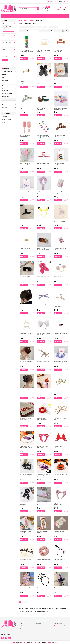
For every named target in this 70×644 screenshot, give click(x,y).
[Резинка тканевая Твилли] (44, 268)
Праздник (4, 56)
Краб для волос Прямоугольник (58, 51)
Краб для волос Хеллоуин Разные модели (60, 475)
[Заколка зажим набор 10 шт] (27, 579)
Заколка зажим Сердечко (60, 333)
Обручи (45, 27)
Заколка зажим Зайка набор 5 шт (42, 532)
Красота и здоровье (7, 99)
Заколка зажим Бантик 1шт (27, 333)
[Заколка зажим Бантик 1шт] (27, 325)
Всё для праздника (7, 93)
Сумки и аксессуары (7, 104)
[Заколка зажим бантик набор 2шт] (61, 240)
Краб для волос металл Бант (60, 390)
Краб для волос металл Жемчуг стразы (60, 305)
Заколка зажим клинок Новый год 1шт (25, 419)
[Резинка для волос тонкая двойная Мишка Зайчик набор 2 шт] (61, 353)
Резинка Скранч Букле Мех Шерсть (44, 560)
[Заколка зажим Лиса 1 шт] (27, 183)
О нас (62, 16)
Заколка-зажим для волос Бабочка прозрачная (60, 221)
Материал (5, 38)
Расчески (39, 27)
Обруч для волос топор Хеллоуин (60, 560)
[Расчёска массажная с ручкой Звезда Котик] (44, 183)
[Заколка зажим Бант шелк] (44, 70)
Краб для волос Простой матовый (60, 136)
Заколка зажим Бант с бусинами (59, 532)
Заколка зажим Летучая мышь (60, 447)
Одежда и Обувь (6, 102)
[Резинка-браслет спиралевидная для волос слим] (44, 240)
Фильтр (6, 20)
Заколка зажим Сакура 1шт (43, 503)
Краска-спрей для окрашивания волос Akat (26, 51)
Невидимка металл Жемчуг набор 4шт (44, 51)
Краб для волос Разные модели (26, 475)
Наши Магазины (45, 16)
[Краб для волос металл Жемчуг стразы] (61, 296)
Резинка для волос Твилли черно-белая (26, 503)
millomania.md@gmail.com (61, 625)
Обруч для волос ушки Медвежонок (42, 447)
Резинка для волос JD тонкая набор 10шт (42, 419)
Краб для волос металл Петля (43, 164)
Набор (4, 45)
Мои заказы (38, 623)
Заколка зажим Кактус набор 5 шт (25, 532)
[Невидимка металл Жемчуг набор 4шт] (44, 42)
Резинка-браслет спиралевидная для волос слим (43, 250)
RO (64, 1)
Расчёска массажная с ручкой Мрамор (25, 136)
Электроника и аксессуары (6, 89)
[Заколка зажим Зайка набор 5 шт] (44, 523)
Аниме (4, 74)
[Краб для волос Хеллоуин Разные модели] (61, 466)
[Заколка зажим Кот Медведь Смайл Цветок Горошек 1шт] (27, 70)
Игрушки (4, 107)
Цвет (3, 35)
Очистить (12, 62)
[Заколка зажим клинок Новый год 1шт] (27, 409)
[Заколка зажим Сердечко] (61, 325)
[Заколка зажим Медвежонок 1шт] (61, 70)
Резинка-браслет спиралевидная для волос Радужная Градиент (60, 108)
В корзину (24, 58)
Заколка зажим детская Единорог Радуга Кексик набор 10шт (43, 136)
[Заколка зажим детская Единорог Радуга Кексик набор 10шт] (44, 127)
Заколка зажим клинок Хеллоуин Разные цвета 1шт (26, 448)
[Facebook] (2, 637)
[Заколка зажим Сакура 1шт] (44, 494)
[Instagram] (9, 637)
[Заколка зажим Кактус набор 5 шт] (27, 523)
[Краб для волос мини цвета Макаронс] (61, 155)
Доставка (24, 16)
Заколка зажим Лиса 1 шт (26, 191)
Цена (3, 23)
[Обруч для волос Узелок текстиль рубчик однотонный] (44, 98)
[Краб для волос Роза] (27, 268)
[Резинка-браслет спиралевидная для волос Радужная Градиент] (61, 98)
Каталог (8, 16)
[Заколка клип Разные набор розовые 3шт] (61, 183)
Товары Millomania (7, 71)
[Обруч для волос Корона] (27, 551)
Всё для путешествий (7, 86)
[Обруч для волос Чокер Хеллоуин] (44, 579)
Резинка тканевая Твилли (43, 276)
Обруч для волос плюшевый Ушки (58, 503)
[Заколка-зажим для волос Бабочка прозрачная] (61, 212)
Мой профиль (39, 625)
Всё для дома (5, 96)
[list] (65, 31)
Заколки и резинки (53, 27)
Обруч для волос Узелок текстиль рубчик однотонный (43, 108)
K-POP (3, 77)
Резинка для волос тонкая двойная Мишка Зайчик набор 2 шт (60, 363)
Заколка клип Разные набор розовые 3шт (59, 192)
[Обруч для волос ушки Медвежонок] (44, 438)
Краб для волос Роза (25, 276)
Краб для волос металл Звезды (26, 362)
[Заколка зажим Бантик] (44, 296)
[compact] (67, 31)
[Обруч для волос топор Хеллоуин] (61, 551)
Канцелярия (5, 83)
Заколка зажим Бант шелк (43, 78)
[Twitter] (6, 637)
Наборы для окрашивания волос (26, 27)
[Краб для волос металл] (27, 296)
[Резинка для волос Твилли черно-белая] (27, 494)
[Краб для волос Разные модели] (27, 466)
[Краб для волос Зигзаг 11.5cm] (27, 98)
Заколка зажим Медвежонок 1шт (58, 79)
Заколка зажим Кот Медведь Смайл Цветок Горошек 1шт (26, 80)
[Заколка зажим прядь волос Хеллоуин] (44, 381)
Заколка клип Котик (25, 248)
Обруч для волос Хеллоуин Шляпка (61, 588)
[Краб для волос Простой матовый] (61, 127)
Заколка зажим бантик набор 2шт (60, 249)
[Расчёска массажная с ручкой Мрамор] (27, 127)
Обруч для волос (58, 276)
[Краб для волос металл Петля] (44, 155)
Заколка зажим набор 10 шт (26, 588)
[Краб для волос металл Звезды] (27, 353)
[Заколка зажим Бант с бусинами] (61, 523)
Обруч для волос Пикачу (43, 220)
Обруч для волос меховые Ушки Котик (43, 334)
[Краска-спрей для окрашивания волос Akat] (27, 42)
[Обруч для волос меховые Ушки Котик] (44, 325)
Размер (4, 49)
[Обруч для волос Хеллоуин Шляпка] (61, 579)
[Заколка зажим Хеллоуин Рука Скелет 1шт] (44, 466)
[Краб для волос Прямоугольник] (61, 42)
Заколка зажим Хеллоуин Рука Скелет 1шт (43, 475)
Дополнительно (6, 42)
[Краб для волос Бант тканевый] (27, 381)
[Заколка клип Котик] (27, 240)
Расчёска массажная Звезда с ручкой (25, 164)
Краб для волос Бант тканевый (25, 390)
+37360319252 (46, 7)
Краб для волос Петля (25, 220)
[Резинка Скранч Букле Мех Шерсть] (44, 551)
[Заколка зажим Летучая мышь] (61, 438)
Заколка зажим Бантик (43, 305)
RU (67, 1)
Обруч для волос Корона (26, 559)
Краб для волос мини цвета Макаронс (59, 164)
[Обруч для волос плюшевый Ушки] (61, 494)
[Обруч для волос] (61, 268)
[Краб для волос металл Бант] (61, 381)
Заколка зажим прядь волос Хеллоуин (42, 390)
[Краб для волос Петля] (27, 212)
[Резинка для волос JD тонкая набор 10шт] (44, 409)
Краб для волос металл (26, 305)
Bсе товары (5, 80)
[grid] (63, 31)
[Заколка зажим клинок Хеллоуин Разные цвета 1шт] (27, 438)
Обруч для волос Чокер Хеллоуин (43, 588)
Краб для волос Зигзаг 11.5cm (25, 107)
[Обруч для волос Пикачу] (44, 212)
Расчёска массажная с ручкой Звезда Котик (43, 192)
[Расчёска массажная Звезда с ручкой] (27, 155)
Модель (4, 52)
